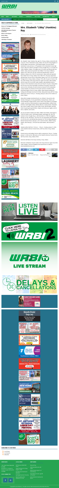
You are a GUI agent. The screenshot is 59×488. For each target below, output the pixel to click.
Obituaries (14, 16)
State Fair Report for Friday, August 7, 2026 (22, 469)
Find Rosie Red (4, 37)
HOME (2, 16)
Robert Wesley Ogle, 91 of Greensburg (35, 471)
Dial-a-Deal (37, 16)
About (53, 16)
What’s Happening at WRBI (9, 23)
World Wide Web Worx (44, 486)
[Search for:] (50, 19)
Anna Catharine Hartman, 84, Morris (36, 477)
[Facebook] (55, 1)
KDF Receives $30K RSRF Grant (21, 466)
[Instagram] (57, 1)
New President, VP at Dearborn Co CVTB (20, 477)
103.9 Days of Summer (6, 39)
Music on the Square (6, 33)
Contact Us (10, 468)
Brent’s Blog (4, 35)
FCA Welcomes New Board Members (21, 472)
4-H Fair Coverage (5, 28)
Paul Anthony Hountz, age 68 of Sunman (36, 474)
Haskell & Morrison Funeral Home (38, 34)
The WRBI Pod (45, 16)
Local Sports (7, 453)
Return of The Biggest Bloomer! (9, 26)
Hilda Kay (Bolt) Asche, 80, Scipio (35, 468)
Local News (7, 451)
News (7, 16)
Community (29, 16)
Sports (21, 16)
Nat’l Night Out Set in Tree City (22, 475)
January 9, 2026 (26, 34)
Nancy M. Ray (33, 465)
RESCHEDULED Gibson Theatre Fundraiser (8, 31)
